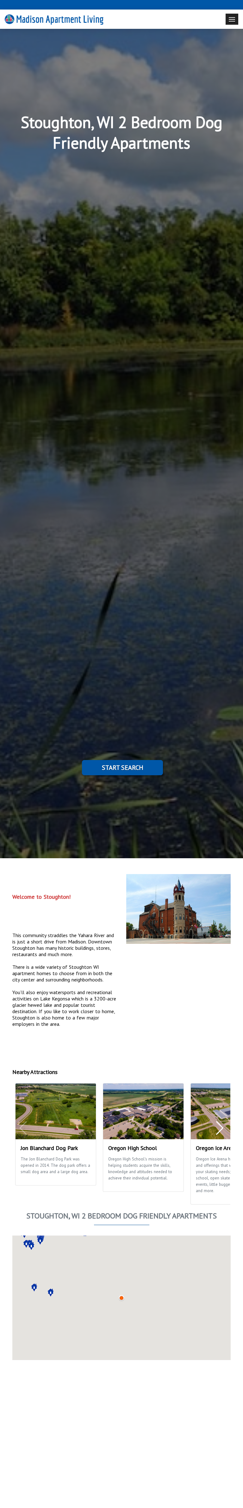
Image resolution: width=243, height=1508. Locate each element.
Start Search (122, 768)
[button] (31, 1246)
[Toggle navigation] (232, 19)
